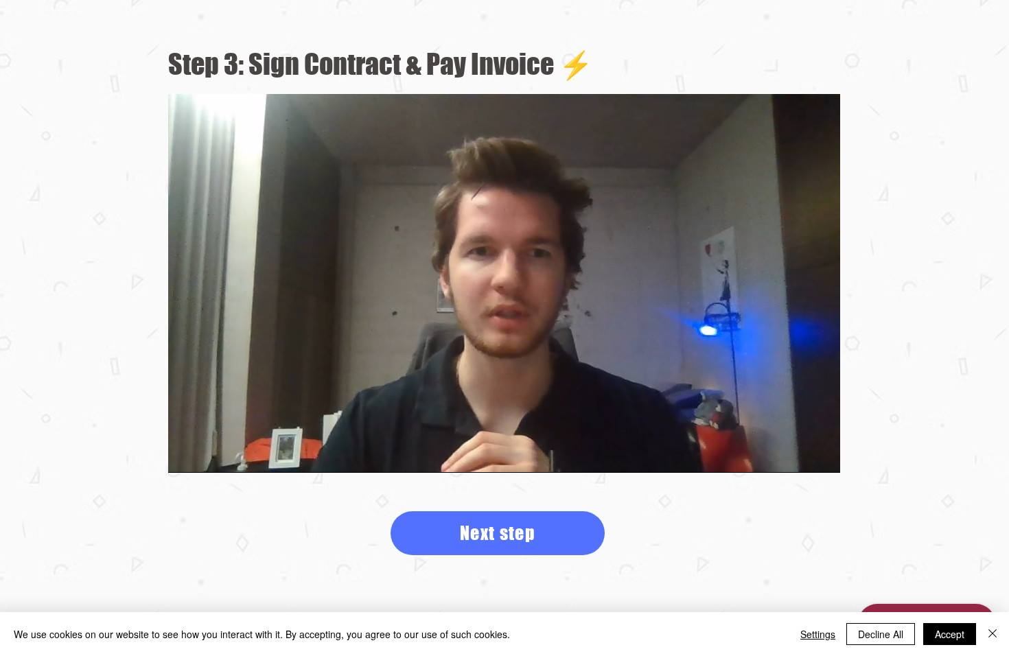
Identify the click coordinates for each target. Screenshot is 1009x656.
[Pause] (186, 454)
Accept (949, 634)
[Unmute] (209, 454)
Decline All (880, 634)
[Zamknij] (992, 634)
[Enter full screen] (822, 454)
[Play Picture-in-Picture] (798, 454)
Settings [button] (817, 634)
